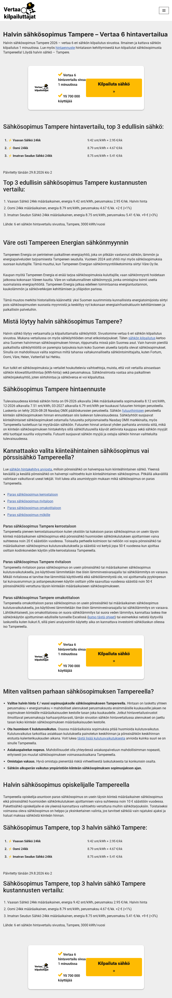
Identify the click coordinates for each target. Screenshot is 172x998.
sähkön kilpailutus (141, 338)
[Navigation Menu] (164, 10)
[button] (114, 88)
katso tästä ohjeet (101, 617)
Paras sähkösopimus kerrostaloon (32, 494)
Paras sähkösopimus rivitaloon (30, 501)
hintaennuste (65, 48)
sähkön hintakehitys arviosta (30, 469)
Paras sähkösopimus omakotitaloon (34, 508)
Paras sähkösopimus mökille (28, 515)
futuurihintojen (133, 411)
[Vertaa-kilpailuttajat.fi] (20, 11)
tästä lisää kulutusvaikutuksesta (101, 738)
